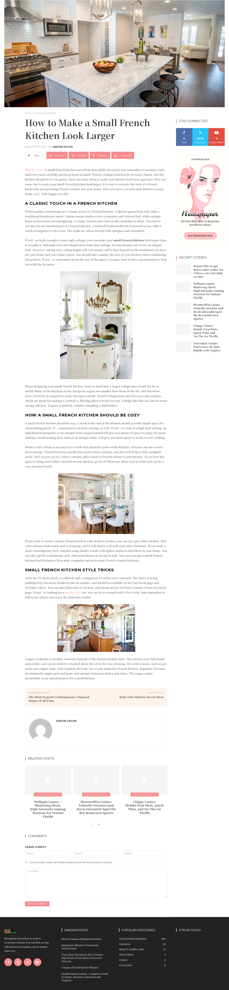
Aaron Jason (63, 147)
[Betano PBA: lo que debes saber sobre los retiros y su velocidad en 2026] (183, 269)
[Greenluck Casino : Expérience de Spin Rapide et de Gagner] (183, 347)
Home (28, 113)
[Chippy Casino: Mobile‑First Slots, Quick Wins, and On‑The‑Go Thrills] (144, 780)
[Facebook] (8, 962)
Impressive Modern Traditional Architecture (80, 946)
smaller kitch (74, 592)
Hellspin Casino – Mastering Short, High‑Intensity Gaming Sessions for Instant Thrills (48, 809)
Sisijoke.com (33, 170)
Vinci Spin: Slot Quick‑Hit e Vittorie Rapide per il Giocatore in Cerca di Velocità (82, 958)
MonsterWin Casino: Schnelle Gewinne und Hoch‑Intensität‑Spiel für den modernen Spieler (96, 807)
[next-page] (98, 824)
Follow (200, 129)
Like (184, 129)
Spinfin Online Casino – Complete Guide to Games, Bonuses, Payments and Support (85, 977)
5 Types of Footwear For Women (80, 967)
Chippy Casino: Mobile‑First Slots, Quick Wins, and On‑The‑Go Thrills (144, 807)
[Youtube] (37, 962)
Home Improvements (45, 113)
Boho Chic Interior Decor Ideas (141, 697)
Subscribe (216, 129)
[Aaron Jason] (40, 730)
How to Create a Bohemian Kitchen (81, 939)
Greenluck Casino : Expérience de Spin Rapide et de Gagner (206, 347)
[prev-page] (93, 824)
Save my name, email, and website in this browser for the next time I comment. (71, 862)
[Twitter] (27, 962)
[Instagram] (18, 962)
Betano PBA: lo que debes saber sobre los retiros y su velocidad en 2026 (208, 271)
